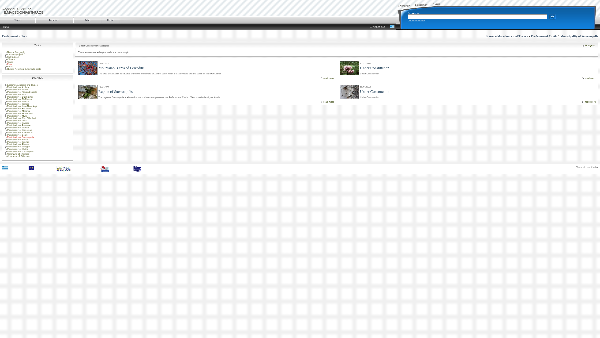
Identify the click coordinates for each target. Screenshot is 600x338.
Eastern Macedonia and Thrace (22, 85)
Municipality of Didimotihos (20, 97)
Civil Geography (15, 55)
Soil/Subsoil (13, 57)
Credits (594, 167)
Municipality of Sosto (17, 139)
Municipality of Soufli (17, 135)
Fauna (10, 66)
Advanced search (416, 20)
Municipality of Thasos (18, 101)
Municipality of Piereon (18, 128)
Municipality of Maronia (18, 111)
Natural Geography (16, 52)
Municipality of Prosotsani (19, 130)
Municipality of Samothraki (20, 132)
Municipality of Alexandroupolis (22, 92)
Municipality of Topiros (18, 142)
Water (10, 62)
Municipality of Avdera (18, 87)
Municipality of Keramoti (19, 109)
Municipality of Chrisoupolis (20, 151)
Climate (11, 59)
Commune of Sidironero (18, 156)
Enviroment (10, 36)
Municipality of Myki (17, 116)
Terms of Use (583, 167)
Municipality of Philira (17, 149)
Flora (24, 36)
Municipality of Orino (17, 120)
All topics (590, 45)
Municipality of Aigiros (18, 89)
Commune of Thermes (18, 154)
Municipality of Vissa (17, 94)
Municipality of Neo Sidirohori (21, 118)
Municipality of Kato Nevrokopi (22, 106)
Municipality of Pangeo (18, 123)
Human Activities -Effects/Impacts (24, 69)
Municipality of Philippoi (18, 147)
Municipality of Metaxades (20, 113)
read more (328, 78)
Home (5, 27)
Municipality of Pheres (18, 144)
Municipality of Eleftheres (19, 99)
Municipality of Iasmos (18, 104)
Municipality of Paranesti (19, 125)
